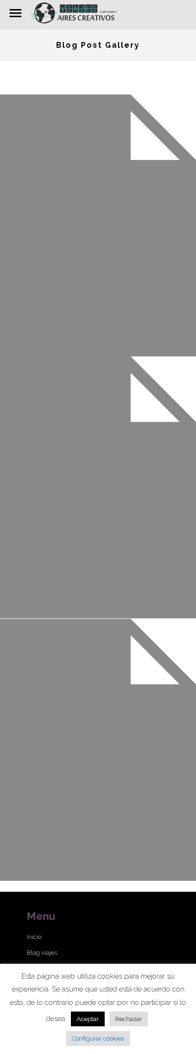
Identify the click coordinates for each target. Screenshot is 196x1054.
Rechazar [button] (128, 1019)
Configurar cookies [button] (98, 1038)
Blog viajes (42, 952)
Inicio (34, 936)
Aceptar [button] (88, 1019)
